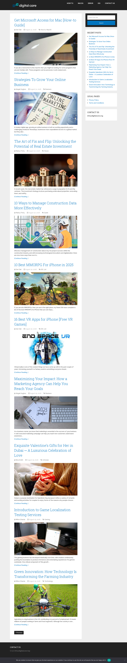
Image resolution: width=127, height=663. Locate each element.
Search (101, 23)
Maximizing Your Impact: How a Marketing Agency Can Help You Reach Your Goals (41, 383)
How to (70, 3)
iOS (99, 3)
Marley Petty (20, 151)
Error (90, 3)
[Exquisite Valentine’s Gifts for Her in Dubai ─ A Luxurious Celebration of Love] (45, 479)
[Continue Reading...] (21, 73)
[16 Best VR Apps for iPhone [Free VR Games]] (45, 348)
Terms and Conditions (96, 103)
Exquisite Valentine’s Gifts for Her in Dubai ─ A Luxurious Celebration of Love (43, 450)
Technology (49, 581)
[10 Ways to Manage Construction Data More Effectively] (45, 232)
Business (48, 89)
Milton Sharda (20, 519)
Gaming (47, 519)
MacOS (80, 3)
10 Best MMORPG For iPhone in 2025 (43, 264)
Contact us (110, 3)
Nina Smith (19, 460)
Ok (109, 660)
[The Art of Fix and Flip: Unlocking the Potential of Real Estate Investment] (45, 170)
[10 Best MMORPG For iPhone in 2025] (45, 288)
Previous (19, 633)
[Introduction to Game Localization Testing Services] (45, 539)
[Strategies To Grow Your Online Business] (45, 108)
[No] (125, 660)
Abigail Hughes (21, 89)
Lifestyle (45, 460)
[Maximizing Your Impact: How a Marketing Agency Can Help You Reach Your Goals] (45, 412)
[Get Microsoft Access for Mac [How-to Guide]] (45, 49)
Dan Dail (18, 30)
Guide (46, 213)
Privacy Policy (94, 100)
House (46, 151)
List (45, 269)
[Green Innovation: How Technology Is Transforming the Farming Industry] (45, 600)
